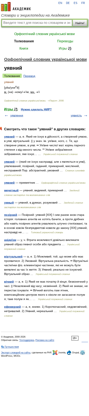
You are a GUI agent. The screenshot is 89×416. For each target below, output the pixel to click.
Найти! (79, 23)
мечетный (11, 190)
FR (83, 3)
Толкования (24, 41)
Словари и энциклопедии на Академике (35, 15)
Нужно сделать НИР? (36, 109)
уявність (76, 115)
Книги (23, 48)
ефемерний (12, 306)
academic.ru (16, 6)
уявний (9, 136)
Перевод (29, 76)
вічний (9, 281)
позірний (10, 214)
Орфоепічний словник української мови (44, 34)
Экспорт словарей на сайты (15, 352)
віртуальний (13, 256)
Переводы (65, 41)
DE (68, 3)
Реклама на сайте (44, 340)
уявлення (16, 115)
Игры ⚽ (65, 48)
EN (60, 3)
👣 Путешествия (10, 346)
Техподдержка (26, 340)
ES (75, 3)
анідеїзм (10, 240)
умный (9, 202)
